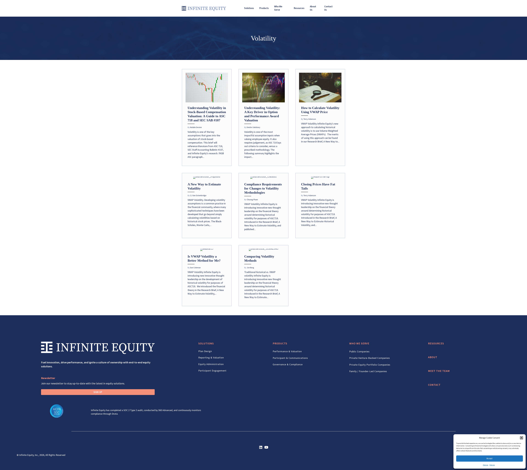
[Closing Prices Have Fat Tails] (320, 205)
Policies (485, 465)
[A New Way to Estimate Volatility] (207, 205)
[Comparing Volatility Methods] (263, 275)
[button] (521, 437)
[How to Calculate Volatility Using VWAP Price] (320, 117)
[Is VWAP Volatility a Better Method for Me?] (207, 275)
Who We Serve (278, 8)
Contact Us (328, 8)
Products (264, 8)
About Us (313, 8)
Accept (490, 458)
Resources (299, 8)
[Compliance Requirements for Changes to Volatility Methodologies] (263, 205)
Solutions (249, 8)
